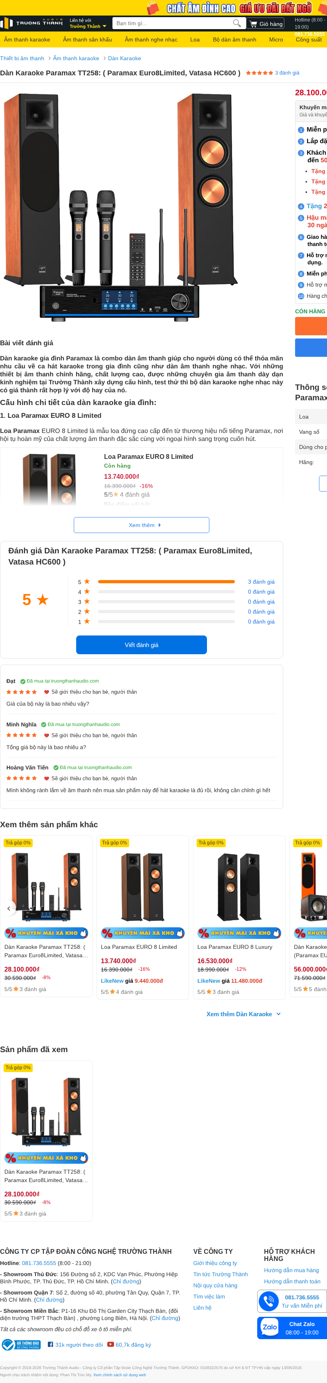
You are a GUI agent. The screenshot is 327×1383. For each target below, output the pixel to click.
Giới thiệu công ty (215, 1263)
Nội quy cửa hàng (215, 1285)
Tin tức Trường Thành (220, 1274)
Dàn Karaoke (124, 58)
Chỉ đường (126, 1281)
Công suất (309, 39)
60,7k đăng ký (132, 1345)
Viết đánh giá (141, 644)
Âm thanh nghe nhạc (151, 39)
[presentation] (8, 908)
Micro (276, 39)
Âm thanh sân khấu (87, 39)
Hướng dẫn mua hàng (291, 1270)
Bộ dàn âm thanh (234, 39)
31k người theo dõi (78, 1345)
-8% (46, 977)
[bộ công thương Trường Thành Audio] (22, 1345)
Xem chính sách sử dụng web (119, 1375)
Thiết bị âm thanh (22, 58)
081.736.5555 (39, 1263)
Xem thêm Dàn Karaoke (239, 1014)
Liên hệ (202, 1307)
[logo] (32, 23)
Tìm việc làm (209, 1296)
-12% (240, 969)
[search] (237, 23)
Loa (195, 39)
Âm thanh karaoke (27, 39)
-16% (144, 969)
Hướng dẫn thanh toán (292, 1281)
